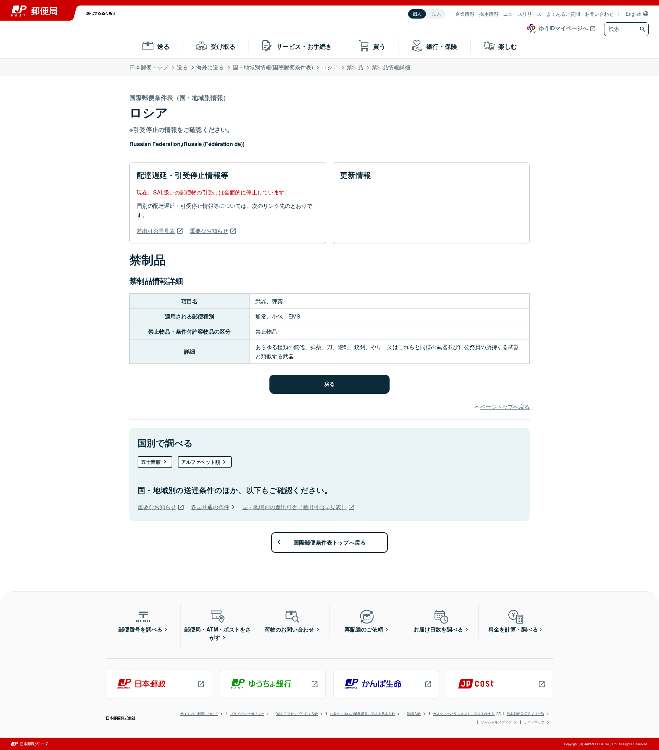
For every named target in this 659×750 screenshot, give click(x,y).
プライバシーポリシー (247, 713)
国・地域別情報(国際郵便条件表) (273, 67)
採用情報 (488, 13)
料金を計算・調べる (513, 629)
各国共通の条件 (210, 507)
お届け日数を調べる (438, 629)
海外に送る (210, 67)
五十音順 (151, 461)
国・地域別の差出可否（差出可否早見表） (294, 507)
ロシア (330, 67)
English (633, 13)
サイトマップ (534, 722)
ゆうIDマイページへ (563, 28)
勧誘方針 (414, 713)
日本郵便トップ (149, 67)
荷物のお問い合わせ (289, 629)
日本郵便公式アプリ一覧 (525, 713)
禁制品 (355, 67)
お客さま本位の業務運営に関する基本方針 (362, 713)
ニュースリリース (522, 13)
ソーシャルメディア (496, 722)
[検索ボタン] (643, 29)
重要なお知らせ (209, 231)
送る (182, 67)
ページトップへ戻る (505, 407)
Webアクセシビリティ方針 (297, 713)
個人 (417, 13)
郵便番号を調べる (140, 629)
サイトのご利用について (199, 713)
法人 (436, 13)
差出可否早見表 (156, 231)
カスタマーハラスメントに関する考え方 (464, 713)
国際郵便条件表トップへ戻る (329, 542)
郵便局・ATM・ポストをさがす (217, 633)
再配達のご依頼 (364, 629)
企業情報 (464, 13)
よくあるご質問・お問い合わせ (580, 13)
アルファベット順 (200, 461)
